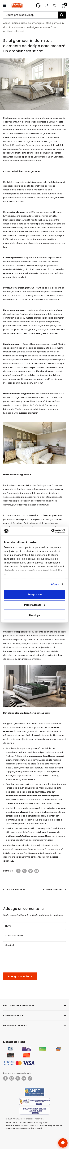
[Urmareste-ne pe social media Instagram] (11, 1078)
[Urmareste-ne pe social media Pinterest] (17, 1078)
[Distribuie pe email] (36, 871)
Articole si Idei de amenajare (28, 23)
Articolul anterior (16, 889)
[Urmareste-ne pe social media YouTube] (24, 1078)
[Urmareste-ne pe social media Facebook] (5, 1078)
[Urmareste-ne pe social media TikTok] (30, 1078)
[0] (63, 6)
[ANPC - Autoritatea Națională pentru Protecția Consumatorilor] (34, 1092)
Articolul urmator (53, 889)
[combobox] (30, 15)
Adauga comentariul (20, 976)
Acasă (6, 23)
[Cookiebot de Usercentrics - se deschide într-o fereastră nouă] (51, 531)
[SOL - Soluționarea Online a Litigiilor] (34, 1111)
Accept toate (34, 594)
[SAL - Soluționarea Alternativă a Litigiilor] (34, 1101)
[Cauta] (62, 15)
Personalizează (32, 604)
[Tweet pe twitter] (30, 871)
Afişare (55, 584)
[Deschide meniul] (4, 5)
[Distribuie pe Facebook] (18, 871)
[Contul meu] (46, 5)
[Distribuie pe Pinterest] (24, 871)
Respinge (34, 615)
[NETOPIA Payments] (19, 1063)
